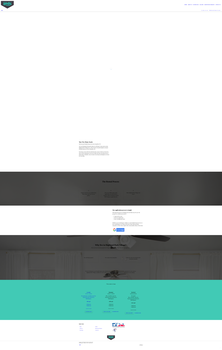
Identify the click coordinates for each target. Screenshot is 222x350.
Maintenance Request (209, 4)
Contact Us (218, 4)
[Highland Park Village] (7, 5)
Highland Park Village (215, 10)
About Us (190, 4)
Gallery (202, 4)
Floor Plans (196, 4)
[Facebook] (2, 10)
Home (186, 4)
